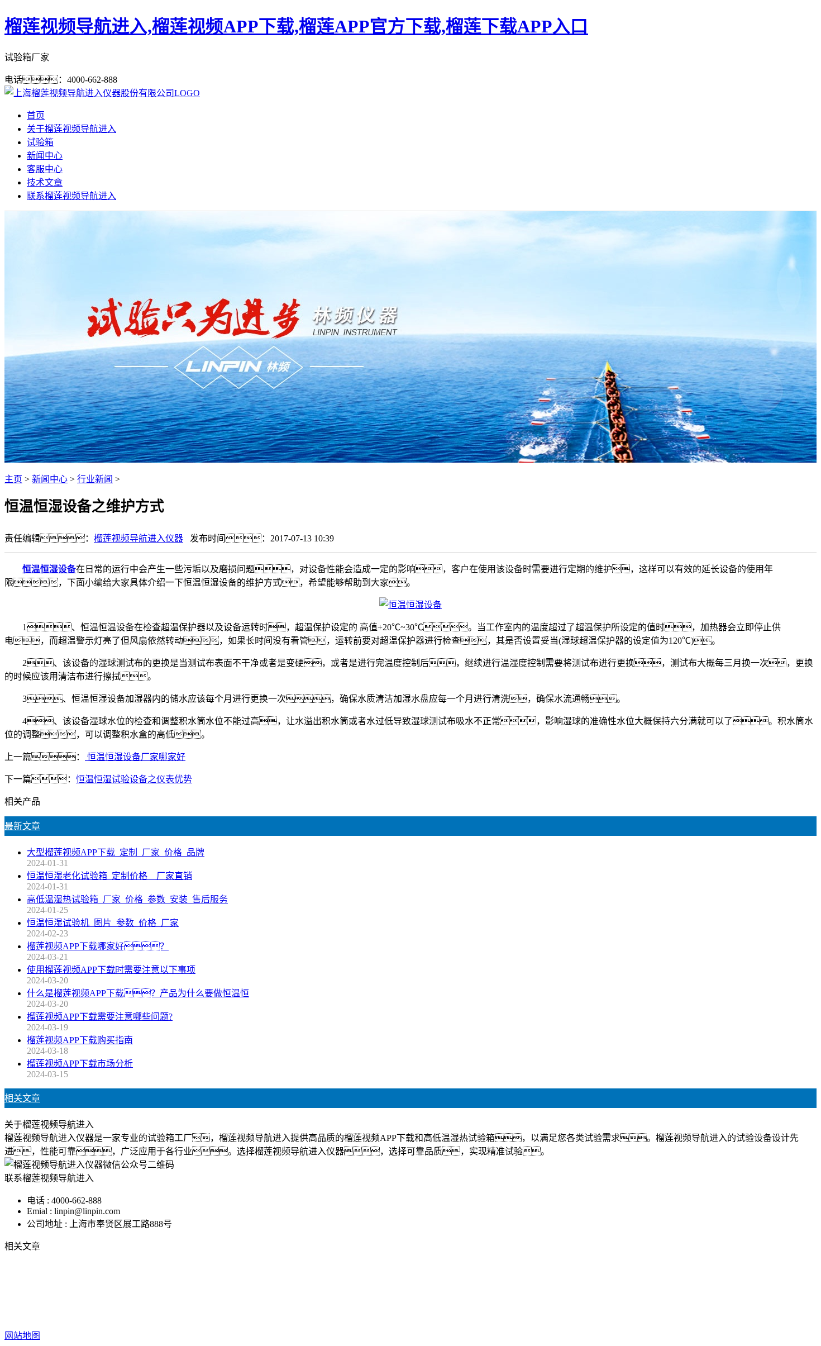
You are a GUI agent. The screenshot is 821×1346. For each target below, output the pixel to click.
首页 (36, 115)
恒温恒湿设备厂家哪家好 (135, 757)
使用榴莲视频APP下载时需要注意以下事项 (111, 969)
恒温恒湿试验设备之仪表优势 (134, 779)
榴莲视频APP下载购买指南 (80, 1040)
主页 (13, 479)
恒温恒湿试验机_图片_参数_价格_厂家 (103, 923)
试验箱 (40, 142)
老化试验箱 (479, 1291)
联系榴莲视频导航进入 (71, 196)
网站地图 (482, 1313)
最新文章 (22, 826)
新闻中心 (45, 155)
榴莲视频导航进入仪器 (138, 538)
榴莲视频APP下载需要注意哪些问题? (100, 1016)
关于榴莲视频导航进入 (71, 129)
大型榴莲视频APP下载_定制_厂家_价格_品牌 (115, 852)
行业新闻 (95, 479)
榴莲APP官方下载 (414, 1291)
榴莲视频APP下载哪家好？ (98, 946)
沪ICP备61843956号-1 (598, 1313)
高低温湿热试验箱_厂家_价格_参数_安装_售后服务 (127, 899)
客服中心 (45, 169)
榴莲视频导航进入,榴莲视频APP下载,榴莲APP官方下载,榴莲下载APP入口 (296, 26)
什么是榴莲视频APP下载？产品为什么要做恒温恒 (138, 993)
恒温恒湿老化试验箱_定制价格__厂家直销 (109, 876)
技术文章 (45, 182)
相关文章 (22, 1098)
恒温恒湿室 (532, 1291)
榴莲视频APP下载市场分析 (80, 1063)
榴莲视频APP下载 (336, 1291)
